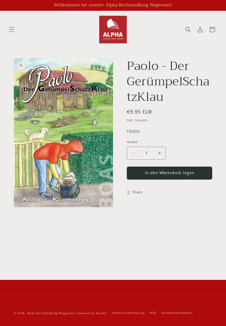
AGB (153, 313)
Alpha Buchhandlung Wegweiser (51, 313)
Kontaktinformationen (177, 313)
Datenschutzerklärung (128, 313)
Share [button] (137, 192)
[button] (12, 29)
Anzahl (132, 142)
